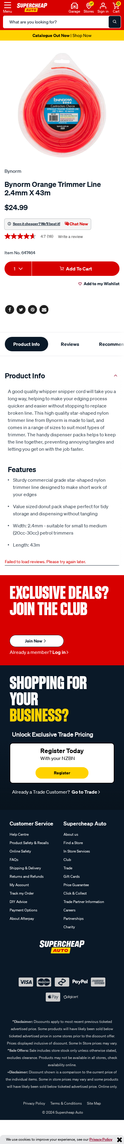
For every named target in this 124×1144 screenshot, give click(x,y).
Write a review (70, 237)
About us (71, 834)
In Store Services (77, 851)
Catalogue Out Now (62, 35)
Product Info (26, 344)
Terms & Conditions (66, 1103)
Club (67, 859)
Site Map (94, 1103)
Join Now (34, 641)
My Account (19, 884)
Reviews (70, 344)
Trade (68, 868)
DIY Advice (18, 901)
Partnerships (74, 918)
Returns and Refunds (27, 876)
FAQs (14, 859)
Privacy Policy (100, 1139)
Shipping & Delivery (25, 868)
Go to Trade (84, 792)
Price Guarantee (76, 884)
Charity (69, 926)
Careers (70, 910)
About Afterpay (22, 918)
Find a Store (73, 842)
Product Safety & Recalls (29, 842)
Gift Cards (72, 876)
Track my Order (22, 893)
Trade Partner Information (84, 901)
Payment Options (23, 910)
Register (62, 773)
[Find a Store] (89, 5)
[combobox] (18, 268)
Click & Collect (75, 893)
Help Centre (19, 834)
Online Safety (20, 851)
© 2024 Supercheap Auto (62, 1112)
